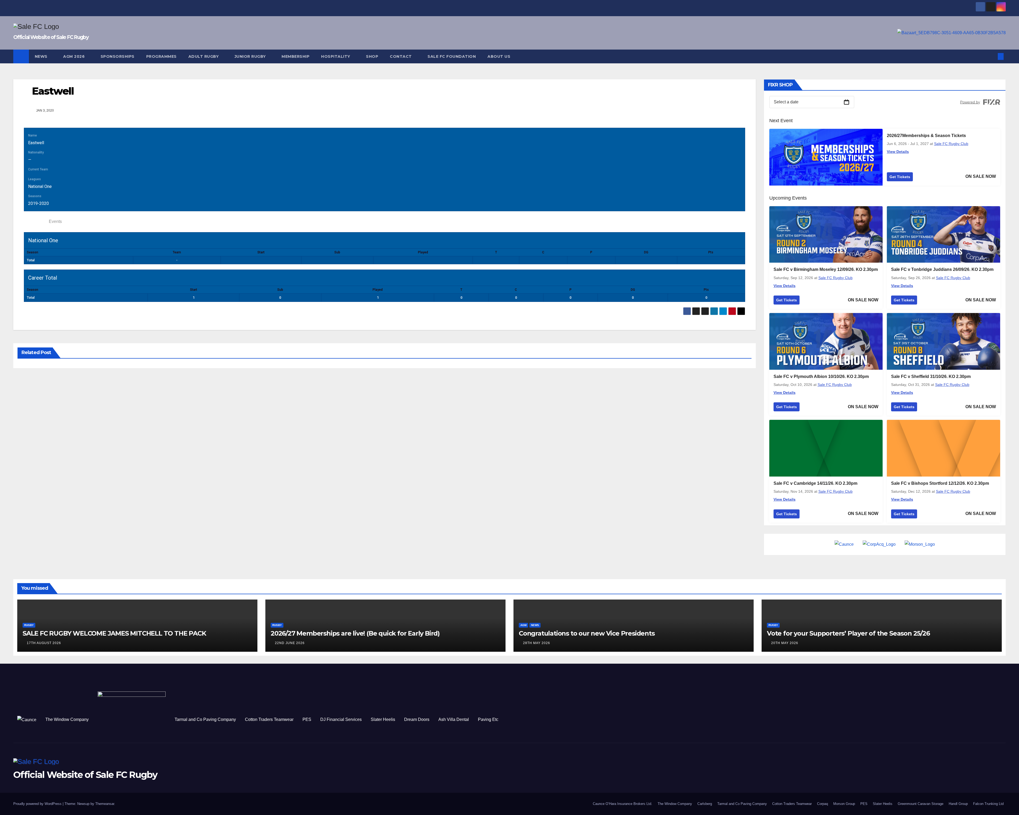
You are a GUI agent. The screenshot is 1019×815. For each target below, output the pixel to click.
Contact (401, 56)
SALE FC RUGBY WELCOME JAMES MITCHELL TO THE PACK (114, 633)
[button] (992, 56)
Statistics (35, 221)
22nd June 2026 (290, 643)
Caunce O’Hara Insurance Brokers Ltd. (622, 804)
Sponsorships (118, 56)
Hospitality (336, 56)
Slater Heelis (383, 719)
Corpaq (822, 804)
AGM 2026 (74, 56)
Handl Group (958, 804)
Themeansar (104, 804)
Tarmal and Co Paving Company (205, 719)
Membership (295, 56)
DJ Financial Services (341, 719)
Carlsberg (704, 804)
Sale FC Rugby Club (951, 144)
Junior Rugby (251, 56)
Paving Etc (488, 719)
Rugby (29, 625)
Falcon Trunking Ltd (988, 804)
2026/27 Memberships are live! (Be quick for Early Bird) (355, 633)
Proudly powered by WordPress (38, 804)
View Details (898, 151)
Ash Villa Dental (453, 719)
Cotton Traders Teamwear (269, 719)
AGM (523, 625)
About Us (498, 56)
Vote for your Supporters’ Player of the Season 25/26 (848, 633)
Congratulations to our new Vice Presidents (587, 633)
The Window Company (67, 719)
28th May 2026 (536, 643)
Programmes (161, 56)
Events (55, 221)
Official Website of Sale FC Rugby (50, 37)
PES (307, 719)
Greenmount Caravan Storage (920, 804)
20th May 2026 (784, 643)
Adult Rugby (204, 56)
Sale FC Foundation (452, 56)
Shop (372, 56)
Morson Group (844, 804)
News (42, 56)
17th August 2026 (44, 643)
